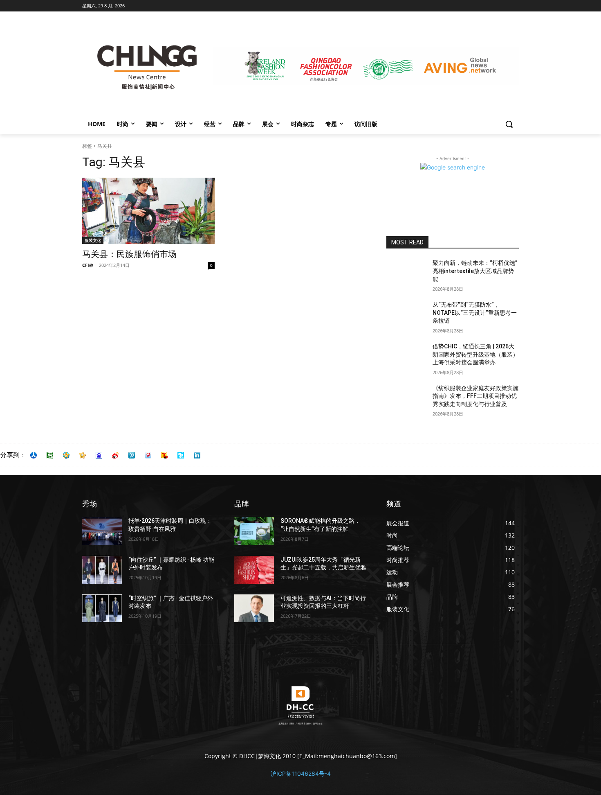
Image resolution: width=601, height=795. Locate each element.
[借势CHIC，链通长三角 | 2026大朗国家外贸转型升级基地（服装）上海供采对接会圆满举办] (406, 356)
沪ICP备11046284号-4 (301, 773)
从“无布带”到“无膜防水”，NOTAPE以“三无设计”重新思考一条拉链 (475, 312)
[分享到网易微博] (148, 455)
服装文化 (93, 240)
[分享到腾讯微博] (131, 455)
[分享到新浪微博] (115, 455)
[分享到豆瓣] (50, 455)
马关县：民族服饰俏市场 (129, 254)
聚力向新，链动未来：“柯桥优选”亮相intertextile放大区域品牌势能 (475, 271)
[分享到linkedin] (197, 455)
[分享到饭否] (180, 455)
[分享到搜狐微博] (164, 455)
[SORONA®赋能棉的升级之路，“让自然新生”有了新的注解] (254, 531)
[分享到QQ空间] (66, 455)
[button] (509, 124)
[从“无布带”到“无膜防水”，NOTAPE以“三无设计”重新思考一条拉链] (406, 315)
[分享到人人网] (33, 455)
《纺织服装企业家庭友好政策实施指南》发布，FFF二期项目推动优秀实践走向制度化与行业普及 (475, 396)
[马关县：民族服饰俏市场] (148, 211)
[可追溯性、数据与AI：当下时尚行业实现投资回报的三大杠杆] (254, 608)
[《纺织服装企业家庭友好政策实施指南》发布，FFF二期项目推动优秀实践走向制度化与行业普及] (406, 398)
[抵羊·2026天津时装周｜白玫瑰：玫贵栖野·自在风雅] (102, 531)
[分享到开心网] (82, 455)
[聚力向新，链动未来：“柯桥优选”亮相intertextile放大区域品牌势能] (406, 273)
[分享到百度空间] (99, 455)
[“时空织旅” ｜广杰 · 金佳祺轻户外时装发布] (102, 608)
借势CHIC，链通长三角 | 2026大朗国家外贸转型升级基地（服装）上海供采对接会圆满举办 (475, 354)
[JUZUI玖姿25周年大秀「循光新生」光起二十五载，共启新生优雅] (254, 570)
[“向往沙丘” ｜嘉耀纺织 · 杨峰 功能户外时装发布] (102, 570)
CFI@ (87, 265)
